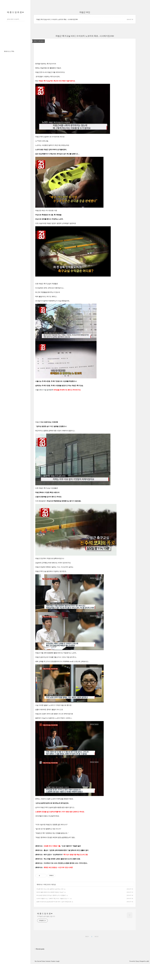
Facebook (48, 961)
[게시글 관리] (44, 875)
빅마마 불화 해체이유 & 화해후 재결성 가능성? (50, 892)
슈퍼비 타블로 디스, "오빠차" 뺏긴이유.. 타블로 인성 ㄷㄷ (53, 898)
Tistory (137, 961)
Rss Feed (37, 961)
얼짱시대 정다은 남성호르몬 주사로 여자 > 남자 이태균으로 (53, 901)
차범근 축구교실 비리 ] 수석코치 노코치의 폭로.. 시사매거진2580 (57, 19)
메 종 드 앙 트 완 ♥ (15, 12)
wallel (147, 961)
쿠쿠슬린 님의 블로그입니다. (46, 916)
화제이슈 (9, 51)
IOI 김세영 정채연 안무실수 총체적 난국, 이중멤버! (51, 895)
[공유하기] (41, 875)
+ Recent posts (39, 949)
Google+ (58, 961)
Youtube (53, 961)
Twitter (43, 961)
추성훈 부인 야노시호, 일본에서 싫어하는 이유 (49, 889)
